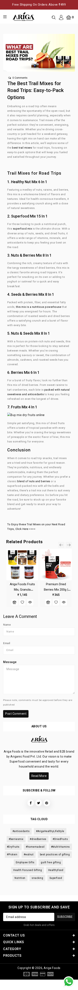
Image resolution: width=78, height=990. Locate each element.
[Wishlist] (22, 602)
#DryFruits (13, 846)
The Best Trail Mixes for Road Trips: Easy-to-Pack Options (35, 90)
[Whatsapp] (68, 981)
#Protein (12, 854)
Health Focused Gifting (27, 870)
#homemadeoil (35, 846)
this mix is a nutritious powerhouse (38, 306)
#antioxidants (21, 831)
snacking (37, 878)
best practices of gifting (55, 854)
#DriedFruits (60, 839)
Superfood (56, 878)
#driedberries (38, 839)
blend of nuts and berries (33, 481)
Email (6, 643)
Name (7, 624)
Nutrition (20, 878)
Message (10, 662)
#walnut (29, 854)
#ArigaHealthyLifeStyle (50, 831)
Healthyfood (55, 870)
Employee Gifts (25, 862)
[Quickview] (30, 602)
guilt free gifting (51, 862)
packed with (51, 389)
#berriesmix (16, 839)
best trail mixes (22, 147)
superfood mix (23, 228)
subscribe (65, 916)
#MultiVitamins (60, 846)
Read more (39, 776)
